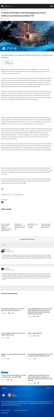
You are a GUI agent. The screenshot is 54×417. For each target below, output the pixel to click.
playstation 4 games (5, 194)
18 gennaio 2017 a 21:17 (9, 269)
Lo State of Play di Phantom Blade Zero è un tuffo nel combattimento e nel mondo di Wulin (13, 376)
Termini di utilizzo (6, 410)
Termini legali (4, 413)
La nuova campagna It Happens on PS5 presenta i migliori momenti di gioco (13, 334)
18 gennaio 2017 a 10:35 (9, 251)
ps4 (11, 194)
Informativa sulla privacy (21, 410)
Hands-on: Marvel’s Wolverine (35, 333)
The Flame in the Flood (38, 71)
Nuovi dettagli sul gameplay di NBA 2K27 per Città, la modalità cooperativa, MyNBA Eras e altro (40, 355)
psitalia (7, 61)
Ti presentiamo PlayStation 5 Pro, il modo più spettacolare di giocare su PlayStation (12, 309)
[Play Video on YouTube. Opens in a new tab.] (50, 50)
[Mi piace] (12, 313)
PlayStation (8, 6)
